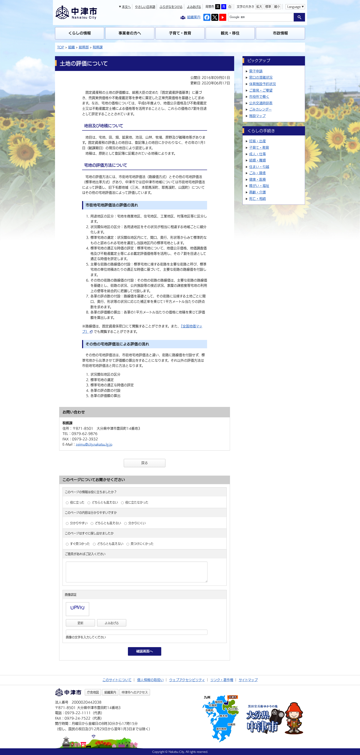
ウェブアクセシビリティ (187, 680)
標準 (268, 6)
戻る (144, 463)
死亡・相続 (257, 198)
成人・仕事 (257, 154)
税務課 (98, 47)
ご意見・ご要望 (260, 90)
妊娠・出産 (257, 141)
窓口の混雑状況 (260, 77)
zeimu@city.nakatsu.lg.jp (94, 444)
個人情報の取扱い (150, 680)
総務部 (84, 47)
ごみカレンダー (260, 109)
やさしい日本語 (145, 6)
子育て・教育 (180, 33)
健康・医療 (257, 179)
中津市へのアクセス (135, 692)
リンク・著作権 (221, 680)
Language (294, 6)
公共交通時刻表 (260, 103)
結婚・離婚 (257, 160)
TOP (60, 47)
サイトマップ (248, 680)
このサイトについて (117, 680)
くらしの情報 (79, 33)
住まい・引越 (259, 166)
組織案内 (110, 692)
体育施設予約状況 (262, 84)
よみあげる (194, 6)
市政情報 (280, 33)
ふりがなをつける (171, 6)
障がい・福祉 (259, 185)
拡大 (259, 6)
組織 (71, 47)
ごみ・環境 (257, 173)
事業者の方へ (130, 33)
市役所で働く (259, 96)
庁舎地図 (93, 692)
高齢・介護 (257, 192)
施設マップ (257, 115)
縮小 (277, 6)
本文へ (126, 6)
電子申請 (255, 71)
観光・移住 (230, 33)
